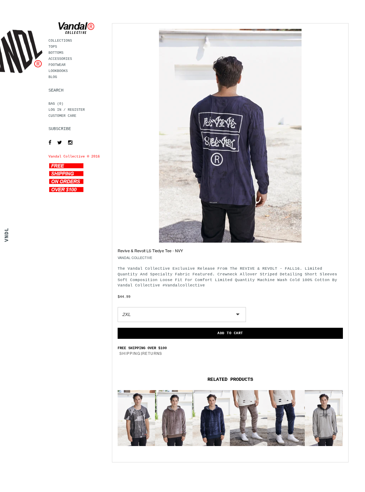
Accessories (60, 59)
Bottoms (55, 53)
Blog (52, 77)
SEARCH (55, 90)
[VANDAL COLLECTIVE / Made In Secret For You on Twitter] (58, 143)
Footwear (57, 65)
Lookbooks (58, 71)
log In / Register (66, 110)
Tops (52, 47)
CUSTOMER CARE (62, 116)
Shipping (129, 353)
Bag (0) (55, 104)
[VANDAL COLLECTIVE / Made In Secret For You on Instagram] (68, 143)
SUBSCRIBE (59, 128)
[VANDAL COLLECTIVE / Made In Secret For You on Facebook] (48, 143)
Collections (60, 41)
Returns (152, 353)
